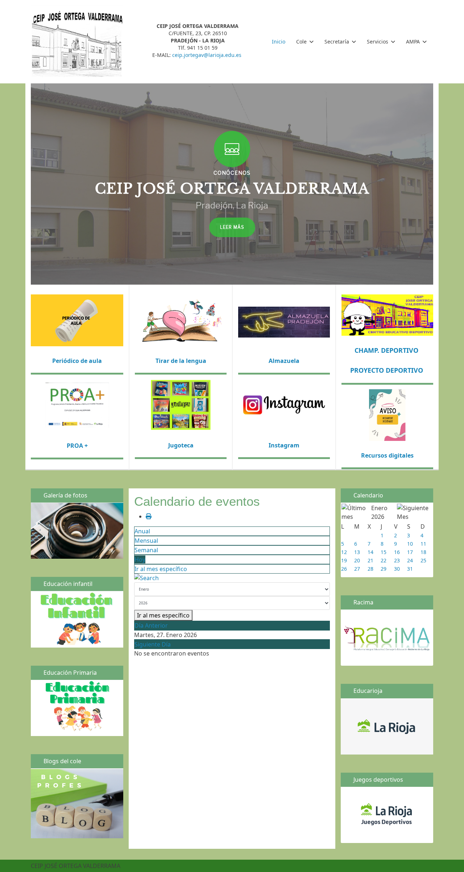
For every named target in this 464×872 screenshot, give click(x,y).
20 (357, 560)
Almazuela (284, 361)
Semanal (146, 550)
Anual (142, 531)
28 (370, 568)
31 (410, 568)
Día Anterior (151, 625)
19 (344, 560)
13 (357, 552)
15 (383, 552)
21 (370, 560)
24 (410, 560)
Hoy (139, 559)
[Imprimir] (149, 516)
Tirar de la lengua (181, 361)
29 (383, 568)
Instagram (284, 445)
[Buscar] (232, 578)
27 (357, 568)
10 (410, 543)
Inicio (278, 41)
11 (423, 543)
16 (397, 552)
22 (383, 560)
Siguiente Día (152, 644)
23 (397, 560)
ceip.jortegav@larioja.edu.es (206, 54)
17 (410, 552)
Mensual (146, 541)
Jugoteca (181, 445)
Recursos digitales (387, 455)
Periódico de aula (77, 361)
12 (344, 552)
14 (370, 552)
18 (423, 552)
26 (344, 568)
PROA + (77, 446)
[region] (232, 184)
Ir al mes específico (160, 569)
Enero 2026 (379, 512)
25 (423, 560)
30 (397, 568)
